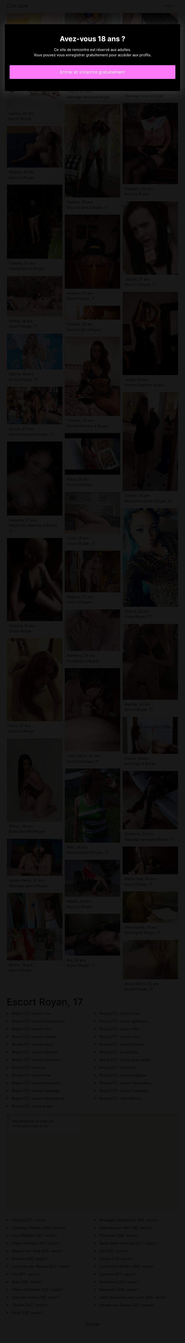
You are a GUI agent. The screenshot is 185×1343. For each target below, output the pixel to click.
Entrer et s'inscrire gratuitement (92, 72)
